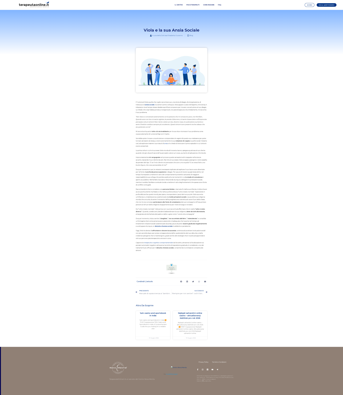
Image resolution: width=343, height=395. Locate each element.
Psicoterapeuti (193, 5)
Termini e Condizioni (219, 362)
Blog (191, 35)
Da (171, 374)
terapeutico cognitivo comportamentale (158, 243)
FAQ (219, 5)
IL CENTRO (179, 5)
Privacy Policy (203, 362)
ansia (166, 143)
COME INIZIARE (208, 5)
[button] (309, 5)
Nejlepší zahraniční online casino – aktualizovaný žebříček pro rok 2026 (190, 315)
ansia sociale (150, 105)
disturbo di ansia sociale (164, 226)
